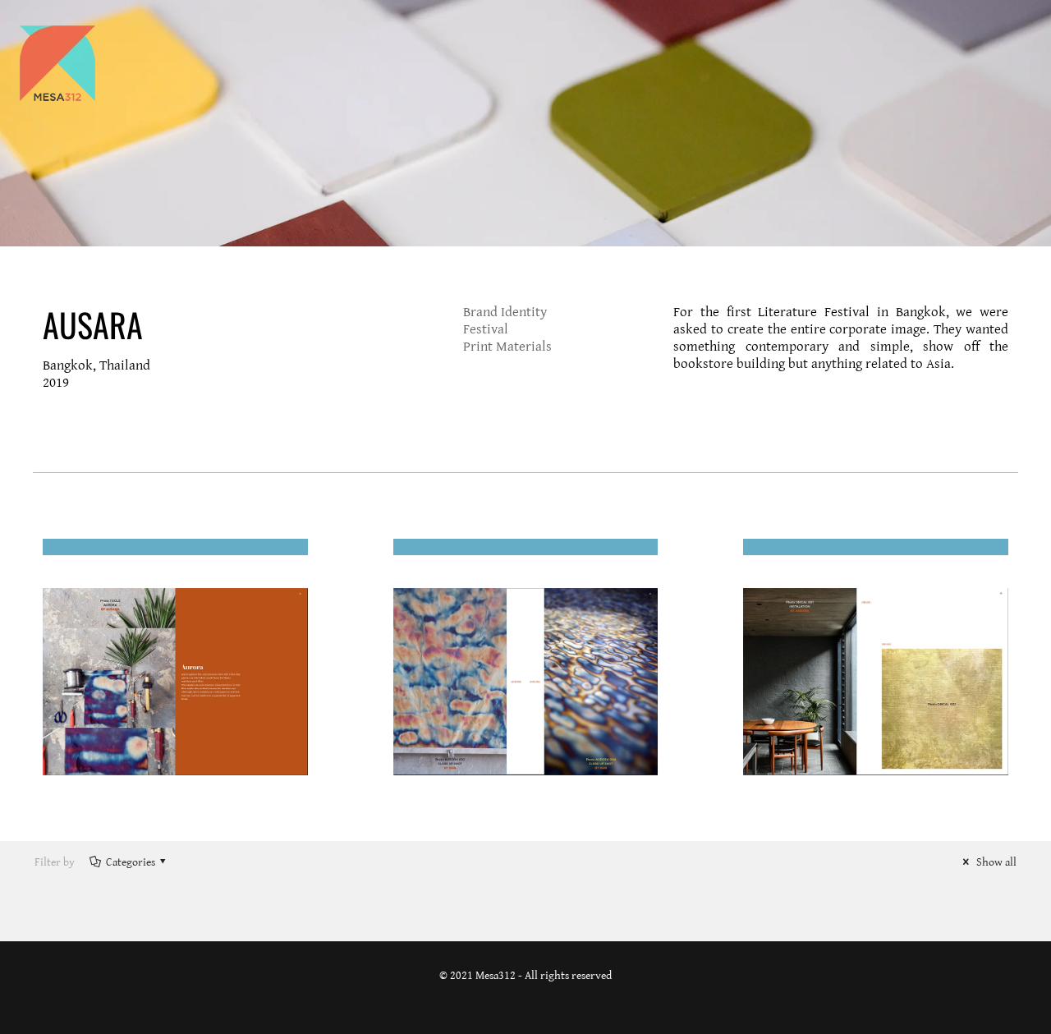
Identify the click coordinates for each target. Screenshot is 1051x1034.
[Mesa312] (57, 62)
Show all (995, 862)
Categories (130, 862)
